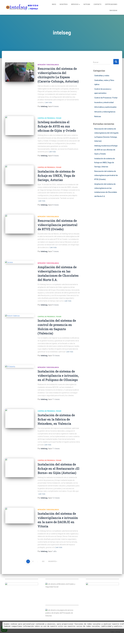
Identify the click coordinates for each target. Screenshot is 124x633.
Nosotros (63, 4)
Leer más (48, 102)
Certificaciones (111, 4)
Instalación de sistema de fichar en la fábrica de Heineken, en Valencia (56, 419)
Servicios (75, 4)
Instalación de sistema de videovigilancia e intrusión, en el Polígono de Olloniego (58, 375)
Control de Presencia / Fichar (49, 118)
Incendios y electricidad (104, 102)
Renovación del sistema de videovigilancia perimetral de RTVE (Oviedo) (57, 225)
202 (43, 561)
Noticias (87, 4)
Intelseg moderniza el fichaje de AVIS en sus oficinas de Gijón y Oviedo (57, 126)
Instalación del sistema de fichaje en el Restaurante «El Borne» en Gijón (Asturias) (58, 468)
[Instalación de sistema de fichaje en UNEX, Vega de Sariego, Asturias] (19, 174)
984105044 (113, 10)
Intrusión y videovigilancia (48, 65)
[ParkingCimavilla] (21, 7)
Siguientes (52, 561)
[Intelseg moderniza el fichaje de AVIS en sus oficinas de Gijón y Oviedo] (19, 125)
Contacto (97, 4)
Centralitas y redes (101, 76)
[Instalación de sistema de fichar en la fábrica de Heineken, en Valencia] (19, 418)
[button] (79, 4)
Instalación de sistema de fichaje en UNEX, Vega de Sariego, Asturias (56, 175)
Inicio (54, 4)
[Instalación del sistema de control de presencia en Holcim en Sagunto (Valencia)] (19, 315)
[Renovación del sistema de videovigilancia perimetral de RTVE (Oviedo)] (19, 224)
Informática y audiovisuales (105, 107)
